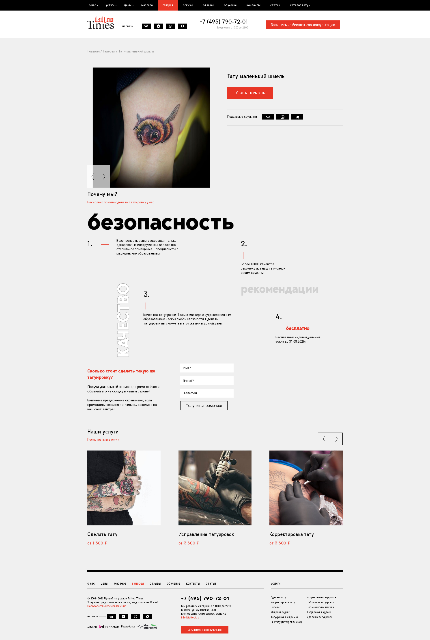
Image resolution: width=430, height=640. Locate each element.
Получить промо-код (203, 405)
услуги (110, 5)
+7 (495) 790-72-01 (224, 21)
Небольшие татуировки (320, 602)
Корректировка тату (291, 534)
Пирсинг (275, 607)
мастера (147, 5)
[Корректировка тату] (306, 488)
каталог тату (299, 5)
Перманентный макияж (320, 607)
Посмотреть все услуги (103, 440)
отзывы (208, 5)
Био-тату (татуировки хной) (286, 622)
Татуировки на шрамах (284, 617)
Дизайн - (93, 626)
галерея (168, 5)
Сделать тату (102, 534)
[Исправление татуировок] (215, 488)
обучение (230, 5)
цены (127, 5)
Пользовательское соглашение (106, 606)
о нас (92, 5)
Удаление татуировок (319, 617)
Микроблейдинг (280, 612)
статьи (275, 5)
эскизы (188, 5)
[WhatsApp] (282, 117)
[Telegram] (297, 117)
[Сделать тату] (124, 488)
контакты (253, 5)
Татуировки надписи (319, 612)
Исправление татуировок (206, 534)
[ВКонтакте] (268, 117)
